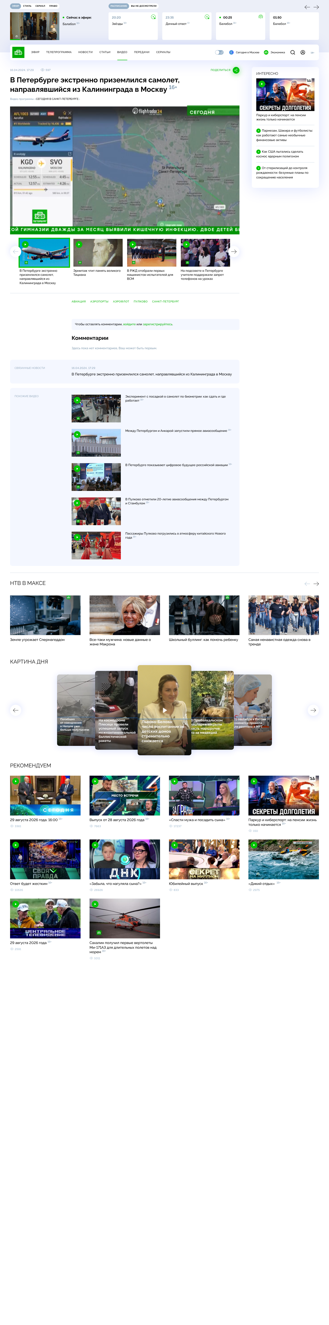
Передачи (142, 52)
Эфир (35, 52)
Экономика (278, 52)
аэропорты (99, 301)
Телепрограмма (59, 52)
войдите (129, 324)
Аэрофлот (121, 301)
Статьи (105, 52)
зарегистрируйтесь (157, 324)
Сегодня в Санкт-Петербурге (57, 99)
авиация (79, 301)
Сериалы (163, 52)
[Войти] (303, 52)
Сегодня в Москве (247, 52)
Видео (122, 52)
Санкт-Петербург (165, 301)
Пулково (140, 301)
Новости (85, 52)
